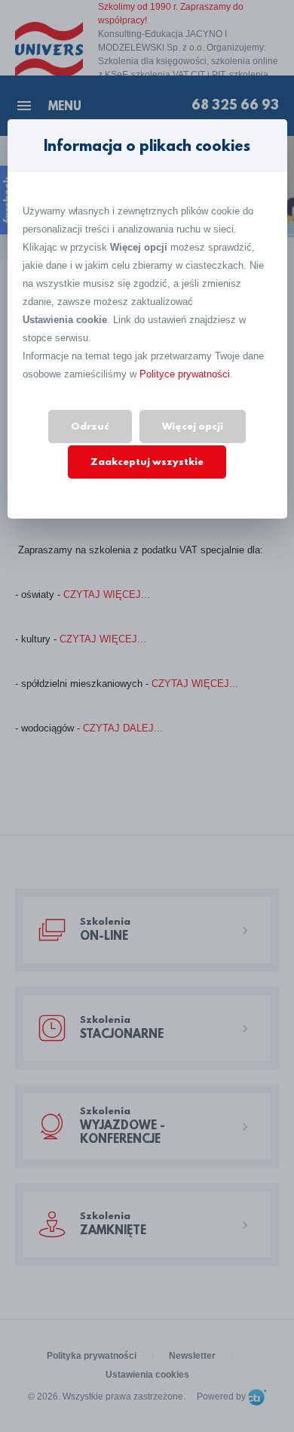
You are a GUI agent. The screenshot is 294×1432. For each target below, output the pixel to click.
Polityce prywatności (184, 374)
